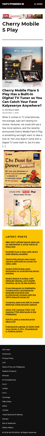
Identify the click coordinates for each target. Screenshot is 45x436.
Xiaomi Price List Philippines (13, 367)
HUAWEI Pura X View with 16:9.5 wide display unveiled (22, 253)
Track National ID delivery (12, 415)
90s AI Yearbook (9, 423)
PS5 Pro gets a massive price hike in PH (20, 320)
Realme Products (9, 371)
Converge (6, 397)
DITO (4, 393)
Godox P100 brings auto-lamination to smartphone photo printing (22, 271)
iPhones (5, 376)
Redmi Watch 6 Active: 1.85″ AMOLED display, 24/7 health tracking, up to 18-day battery (21, 280)
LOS (4, 362)
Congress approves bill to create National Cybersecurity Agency (22, 303)
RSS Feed (6, 350)
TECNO (5, 410)
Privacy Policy (7, 358)
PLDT (4, 384)
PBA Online (6, 402)
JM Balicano (12, 110)
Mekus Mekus (7, 427)
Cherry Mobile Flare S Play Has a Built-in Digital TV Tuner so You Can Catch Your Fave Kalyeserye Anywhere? (22, 97)
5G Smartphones (9, 380)
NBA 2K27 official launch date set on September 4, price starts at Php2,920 (22, 244)
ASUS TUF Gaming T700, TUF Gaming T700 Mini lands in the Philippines (21, 312)
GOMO (5, 388)
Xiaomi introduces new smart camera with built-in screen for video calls (21, 261)
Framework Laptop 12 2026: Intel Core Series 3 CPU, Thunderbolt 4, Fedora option (22, 328)
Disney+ (5, 419)
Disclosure (6, 354)
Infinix (4, 406)
